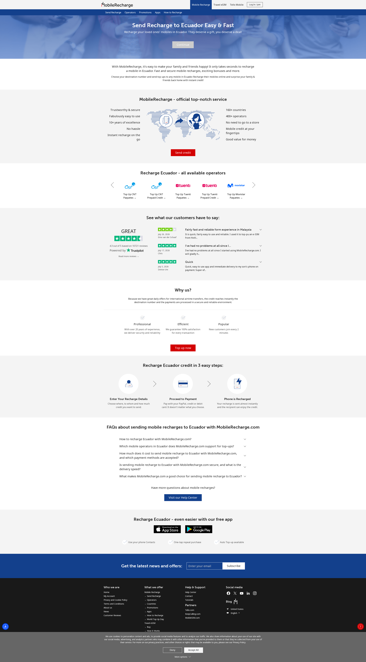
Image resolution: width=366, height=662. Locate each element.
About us (108, 607)
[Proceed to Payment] (183, 384)
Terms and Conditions (114, 603)
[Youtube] (242, 593)
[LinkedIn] (249, 593)
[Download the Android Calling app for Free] (198, 528)
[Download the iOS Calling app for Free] (167, 528)
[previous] (112, 185)
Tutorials (189, 600)
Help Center (190, 592)
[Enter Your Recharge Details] (129, 384)
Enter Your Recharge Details (129, 399)
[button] (201, 4)
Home (106, 592)
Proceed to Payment (183, 399)
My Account (109, 596)
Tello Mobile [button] (236, 4)
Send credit (183, 153)
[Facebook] (229, 593)
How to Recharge (173, 12)
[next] (253, 185)
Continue (183, 45)
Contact (189, 596)
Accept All (193, 650)
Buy (149, 627)
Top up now (183, 348)
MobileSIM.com (192, 617)
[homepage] (118, 4)
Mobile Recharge (152, 592)
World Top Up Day (155, 619)
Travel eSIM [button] (219, 4)
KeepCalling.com (192, 614)
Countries (151, 603)
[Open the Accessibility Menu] (5, 626)
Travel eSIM (149, 623)
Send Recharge (113, 12)
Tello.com (189, 610)
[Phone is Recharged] (237, 384)
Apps (157, 12)
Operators (130, 12)
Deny (172, 650)
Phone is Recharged (237, 399)
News (106, 611)
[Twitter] (235, 593)
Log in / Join (254, 4)
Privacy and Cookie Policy (115, 600)
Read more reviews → (129, 256)
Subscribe (233, 566)
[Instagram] (254, 593)
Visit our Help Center (183, 497)
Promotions (145, 12)
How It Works (153, 630)
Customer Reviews (112, 615)
